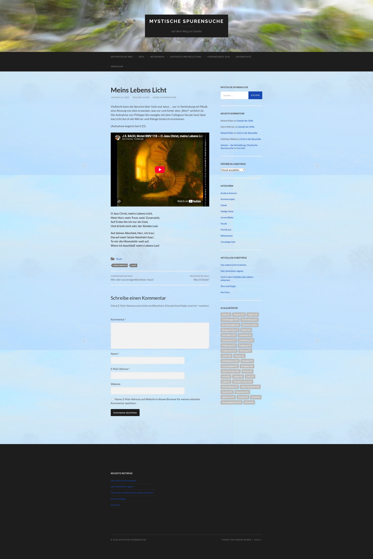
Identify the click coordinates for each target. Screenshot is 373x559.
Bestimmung (250, 325)
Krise (226, 376)
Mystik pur (226, 229)
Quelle (227, 392)
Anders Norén (243, 540)
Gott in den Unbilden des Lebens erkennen (237, 278)
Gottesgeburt (230, 361)
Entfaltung (246, 340)
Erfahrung (228, 345)
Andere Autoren (229, 193)
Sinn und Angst (228, 286)
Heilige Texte (227, 211)
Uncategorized (228, 241)
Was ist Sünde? (199, 278)
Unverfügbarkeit (231, 402)
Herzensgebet (229, 366)
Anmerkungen (228, 199)
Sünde (256, 397)
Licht (133, 265)
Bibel (246, 330)
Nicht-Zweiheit (250, 386)
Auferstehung (249, 319)
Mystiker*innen (243, 381)
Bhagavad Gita (230, 330)
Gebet (224, 205)
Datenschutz (243, 57)
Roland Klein (141, 97)
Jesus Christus (120, 265)
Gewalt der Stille (245, 120)
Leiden (238, 376)
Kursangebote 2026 (218, 57)
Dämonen (245, 335)
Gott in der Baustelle (247, 132)
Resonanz (242, 392)
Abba (226, 314)
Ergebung (245, 345)
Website (115, 384)
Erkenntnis (229, 350)
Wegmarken (157, 57)
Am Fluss (225, 292)
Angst (252, 314)
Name (115, 353)
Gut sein (241, 148)
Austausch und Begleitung (186, 57)
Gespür (239, 356)
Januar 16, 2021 (120, 97)
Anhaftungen (230, 319)
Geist (226, 356)
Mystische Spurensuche (186, 21)
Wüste (249, 402)
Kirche (247, 371)
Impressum (117, 66)
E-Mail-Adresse (120, 368)
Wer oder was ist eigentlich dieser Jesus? (132, 278)
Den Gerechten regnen (232, 271)
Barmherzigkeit (230, 325)
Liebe (226, 381)
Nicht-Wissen (229, 386)
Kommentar (118, 319)
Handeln (247, 361)
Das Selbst (228, 335)
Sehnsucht (228, 397)
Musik (119, 259)
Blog (141, 57)
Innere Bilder (227, 217)
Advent (239, 314)
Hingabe (247, 366)
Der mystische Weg (122, 57)
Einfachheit (228, 340)
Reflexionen (227, 235)
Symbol (243, 397)
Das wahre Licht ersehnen (233, 264)
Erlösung (245, 350)
